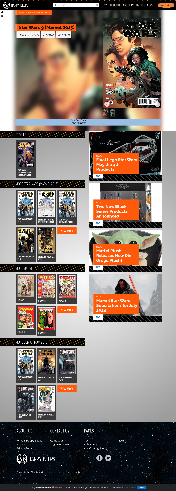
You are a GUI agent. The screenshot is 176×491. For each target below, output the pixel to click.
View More (67, 230)
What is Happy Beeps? (29, 440)
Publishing (90, 444)
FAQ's (19, 444)
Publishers (39, 12)
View (98, 175)
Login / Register (166, 5)
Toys (104, 5)
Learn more (130, 487)
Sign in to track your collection (78, 121)
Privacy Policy (24, 448)
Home (21, 12)
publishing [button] (115, 5)
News (150, 5)
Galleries (128, 5)
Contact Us (57, 440)
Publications (29, 12)
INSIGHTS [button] (140, 5)
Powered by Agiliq (74, 472)
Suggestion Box (59, 444)
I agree (141, 487)
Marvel (47, 12)
